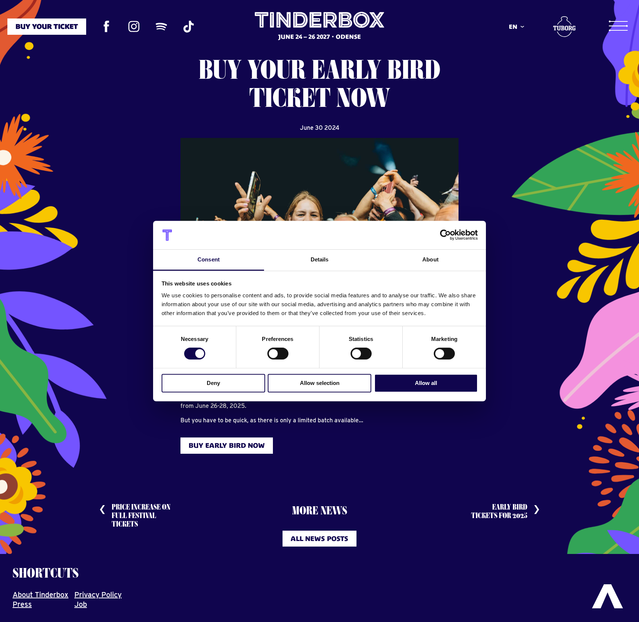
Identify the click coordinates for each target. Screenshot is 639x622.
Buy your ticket (47, 26)
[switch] (277, 353)
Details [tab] (320, 259)
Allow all (426, 383)
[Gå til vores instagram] (134, 27)
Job (80, 604)
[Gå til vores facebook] (106, 27)
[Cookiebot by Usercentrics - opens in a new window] (445, 235)
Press (22, 604)
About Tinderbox (40, 594)
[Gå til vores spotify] (161, 27)
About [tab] (430, 259)
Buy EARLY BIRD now (227, 445)
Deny (213, 383)
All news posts (319, 538)
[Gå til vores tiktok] (189, 27)
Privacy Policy (98, 594)
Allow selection (319, 383)
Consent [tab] (208, 259)
